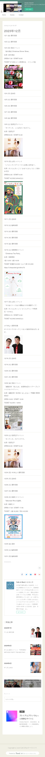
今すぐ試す (29, 9)
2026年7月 (8, 628)
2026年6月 (8, 663)
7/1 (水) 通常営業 (9, 632)
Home (4, 15)
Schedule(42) (7, 562)
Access (12, 15)
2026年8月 (8, 645)
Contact (21, 15)
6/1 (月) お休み (8, 667)
